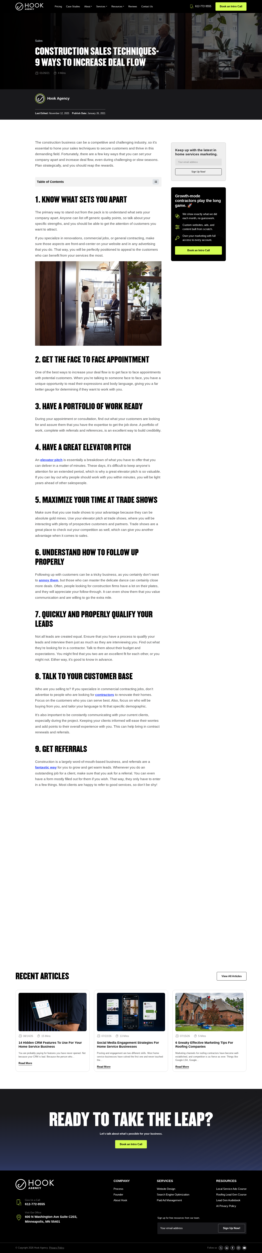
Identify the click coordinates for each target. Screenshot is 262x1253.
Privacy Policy (56, 1247)
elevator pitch (51, 460)
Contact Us (147, 6)
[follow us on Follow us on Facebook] (232, 1248)
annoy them (48, 580)
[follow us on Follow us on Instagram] (238, 1248)
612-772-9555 (203, 6)
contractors (104, 695)
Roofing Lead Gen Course (231, 1194)
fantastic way (46, 767)
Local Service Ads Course (231, 1188)
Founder (118, 1194)
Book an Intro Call (231, 6)
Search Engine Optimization (173, 1194)
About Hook (120, 1200)
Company (122, 1181)
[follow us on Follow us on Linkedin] (226, 1248)
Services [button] (100, 6)
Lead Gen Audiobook (228, 1200)
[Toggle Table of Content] (154, 182)
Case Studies (73, 6)
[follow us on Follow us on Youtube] (244, 1248)
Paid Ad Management (169, 1200)
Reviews (132, 6)
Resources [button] (116, 6)
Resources (226, 1181)
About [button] (87, 6)
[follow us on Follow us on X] (221, 1248)
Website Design (166, 1188)
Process (118, 1188)
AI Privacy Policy (226, 1205)
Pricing (58, 6)
